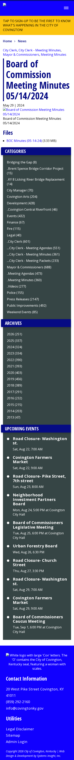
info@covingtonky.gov (24, 708)
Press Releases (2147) (23, 299)
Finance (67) (15, 222)
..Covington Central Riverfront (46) (32, 209)
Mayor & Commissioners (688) (29, 267)
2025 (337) (14, 341)
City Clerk (10, 50)
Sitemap (13, 735)
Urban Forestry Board (35, 546)
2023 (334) (14, 353)
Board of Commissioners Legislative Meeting (38, 524)
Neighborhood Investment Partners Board (34, 499)
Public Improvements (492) (26, 305)
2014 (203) (14, 411)
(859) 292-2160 (18, 701)
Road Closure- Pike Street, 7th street (39, 478)
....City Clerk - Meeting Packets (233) (33, 260)
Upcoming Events (22, 428)
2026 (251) (14, 334)
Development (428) (21, 203)
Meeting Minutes (53, 54)
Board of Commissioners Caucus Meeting (38, 619)
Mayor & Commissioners (21, 54)
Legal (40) (14, 235)
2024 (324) (14, 347)
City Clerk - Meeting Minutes (40, 50)
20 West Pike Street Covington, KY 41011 (35, 692)
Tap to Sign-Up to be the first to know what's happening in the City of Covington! (35, 27)
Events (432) (16, 216)
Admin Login (16, 741)
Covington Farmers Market (32, 459)
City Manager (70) (20, 190)
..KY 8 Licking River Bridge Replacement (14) (36, 181)
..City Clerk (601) (18, 241)
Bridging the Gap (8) (22, 162)
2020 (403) (14, 373)
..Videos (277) (16, 286)
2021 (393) (14, 366)
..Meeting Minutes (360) (24, 280)
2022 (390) (14, 360)
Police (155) (15, 292)
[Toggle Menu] (66, 8)
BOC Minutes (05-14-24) (24, 141)
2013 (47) (13, 417)
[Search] (55, 8)
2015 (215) (14, 405)
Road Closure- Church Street (35, 562)
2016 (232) (14, 398)
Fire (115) (14, 228)
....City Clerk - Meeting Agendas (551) (33, 248)
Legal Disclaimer (20, 729)
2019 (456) (14, 379)
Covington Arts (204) (22, 196)
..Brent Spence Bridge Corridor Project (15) (35, 170)
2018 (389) (14, 385)
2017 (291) (14, 392)
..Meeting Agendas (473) (24, 273)
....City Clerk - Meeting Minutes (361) (33, 254)
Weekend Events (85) (22, 312)
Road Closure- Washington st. (40, 441)
